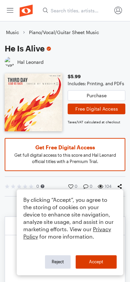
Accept (96, 261)
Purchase (97, 95)
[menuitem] (10, 10)
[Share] (121, 186)
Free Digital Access (96, 109)
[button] (42, 186)
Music (12, 32)
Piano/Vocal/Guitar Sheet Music (64, 32)
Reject (58, 261)
